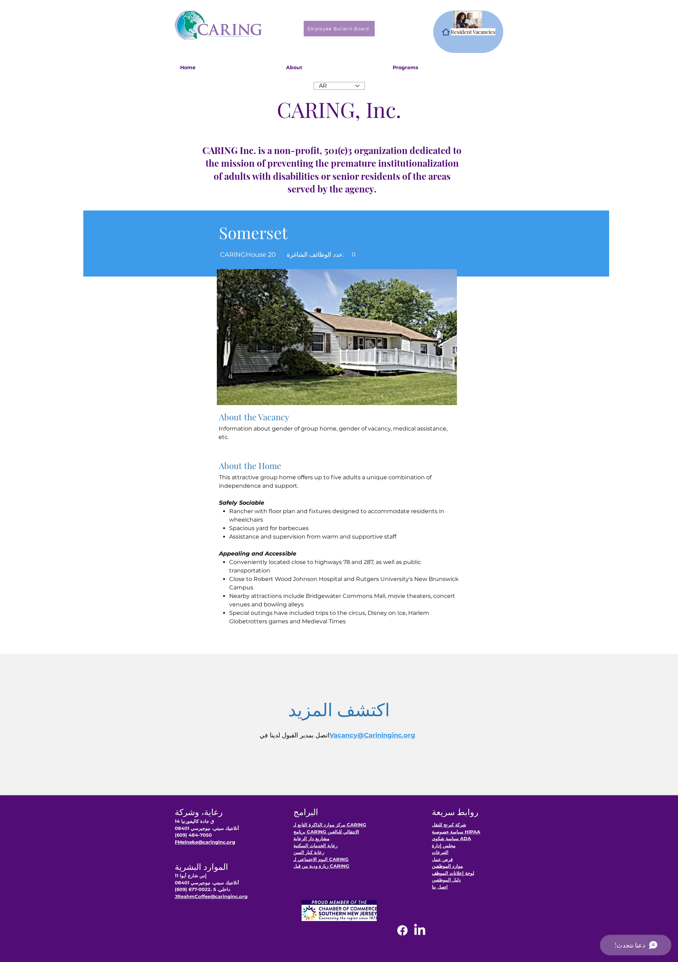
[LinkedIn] (420, 930)
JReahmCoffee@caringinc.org (211, 896)
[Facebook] (402, 930)
